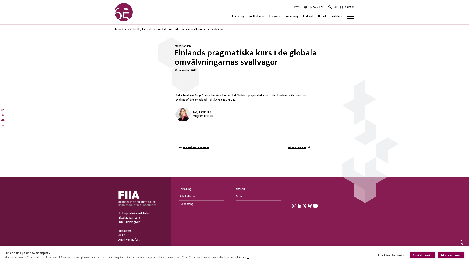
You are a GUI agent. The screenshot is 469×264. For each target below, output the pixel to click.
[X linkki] (304, 205)
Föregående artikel (196, 147)
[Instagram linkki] (294, 205)
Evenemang (292, 16)
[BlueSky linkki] (310, 205)
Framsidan (121, 29)
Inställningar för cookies (391, 255)
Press (296, 7)
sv (315, 7)
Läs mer (241, 257)
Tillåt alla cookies (451, 255)
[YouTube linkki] (315, 205)
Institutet (337, 16)
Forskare (274, 16)
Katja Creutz (201, 112)
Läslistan (349, 7)
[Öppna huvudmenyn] (350, 16)
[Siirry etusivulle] (132, 12)
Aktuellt (322, 16)
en (321, 7)
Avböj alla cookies (423, 255)
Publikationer (257, 16)
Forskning (238, 16)
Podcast (308, 16)
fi (309, 7)
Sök (334, 7)
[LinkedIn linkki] (299, 205)
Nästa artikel (297, 147)
